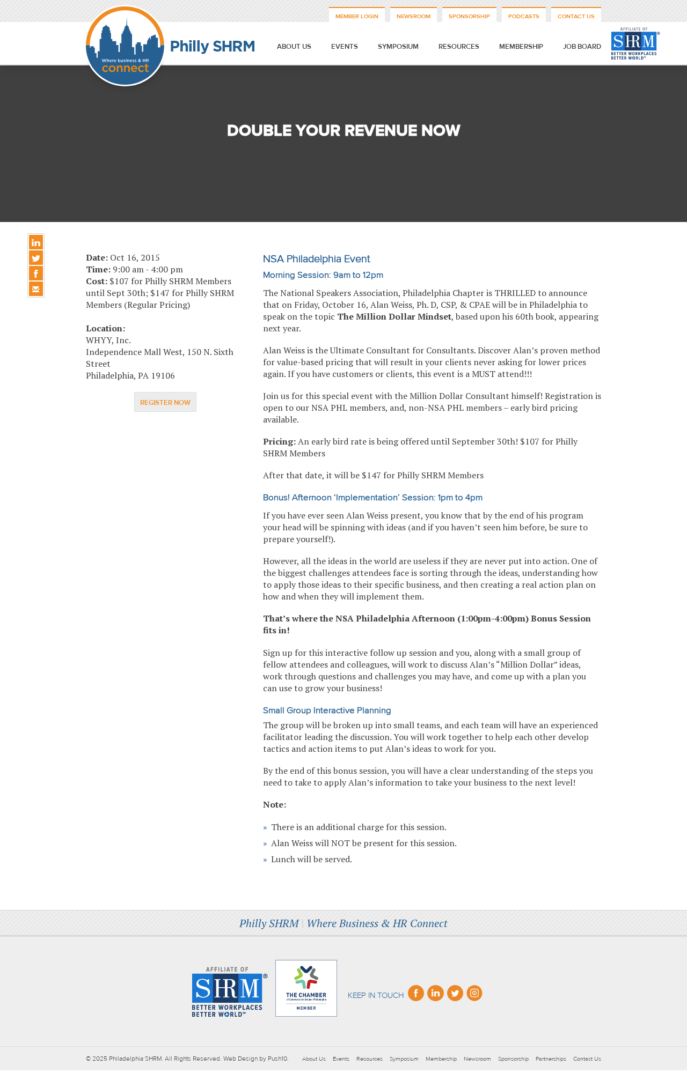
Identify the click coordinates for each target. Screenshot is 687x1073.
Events (344, 46)
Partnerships (551, 1059)
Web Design (240, 1058)
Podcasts (523, 16)
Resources (458, 46)
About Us (294, 46)
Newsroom (413, 16)
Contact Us (576, 16)
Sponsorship (469, 16)
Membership (521, 46)
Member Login (356, 16)
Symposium (398, 46)
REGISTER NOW (165, 402)
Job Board (582, 46)
